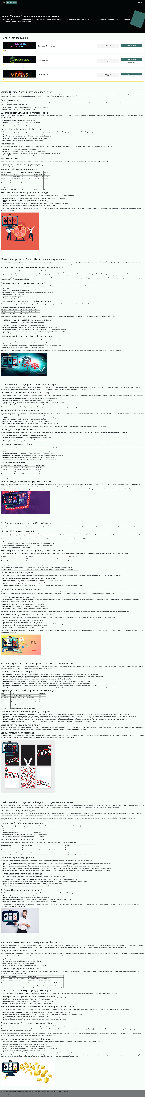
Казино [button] (140, 2)
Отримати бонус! (11, 2)
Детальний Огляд (131, 48)
